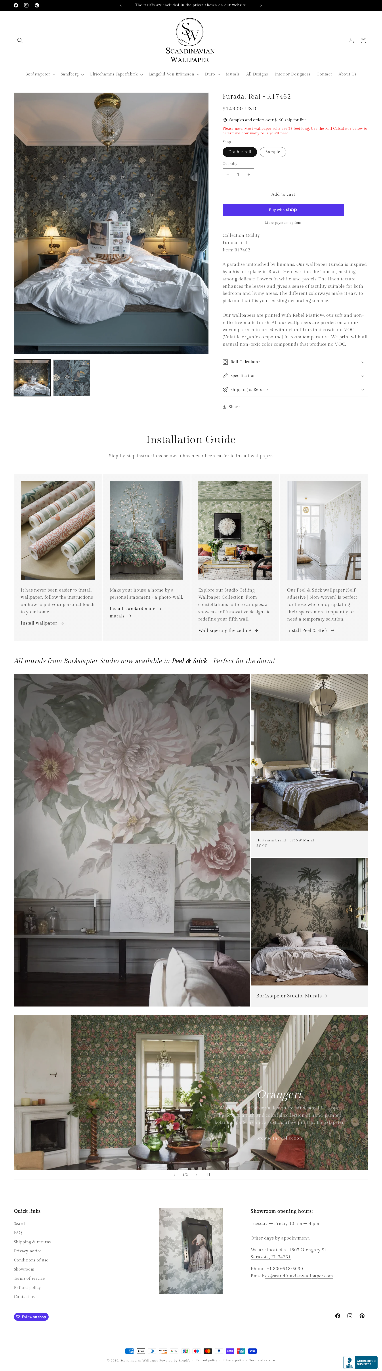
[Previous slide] (174, 1175)
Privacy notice (28, 1251)
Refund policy (27, 1287)
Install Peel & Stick (307, 630)
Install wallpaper (39, 623)
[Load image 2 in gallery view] (71, 377)
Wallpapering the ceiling (224, 630)
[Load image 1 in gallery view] (32, 377)
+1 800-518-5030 (285, 1268)
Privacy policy (233, 1360)
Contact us (24, 1296)
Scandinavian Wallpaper (139, 1360)
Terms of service (29, 1278)
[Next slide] (196, 1175)
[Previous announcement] (121, 5)
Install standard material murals (136, 612)
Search (20, 1223)
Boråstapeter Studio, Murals (289, 996)
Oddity (241, 235)
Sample (272, 152)
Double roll (240, 152)
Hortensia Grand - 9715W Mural (285, 840)
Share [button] (234, 406)
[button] (20, 40)
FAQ (18, 1232)
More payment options (283, 223)
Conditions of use (31, 1260)
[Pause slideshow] (207, 1175)
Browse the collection (279, 1138)
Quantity (230, 164)
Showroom (24, 1269)
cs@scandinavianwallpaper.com (299, 1276)
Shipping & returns (32, 1242)
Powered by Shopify (174, 1360)
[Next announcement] (261, 5)
